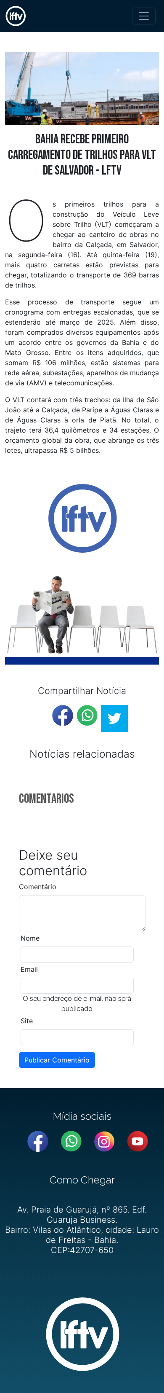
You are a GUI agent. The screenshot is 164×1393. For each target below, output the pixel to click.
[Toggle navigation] (144, 16)
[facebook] (62, 715)
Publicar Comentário (57, 1060)
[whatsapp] (87, 715)
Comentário (37, 886)
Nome (30, 938)
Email (29, 969)
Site (27, 1021)
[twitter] (114, 718)
